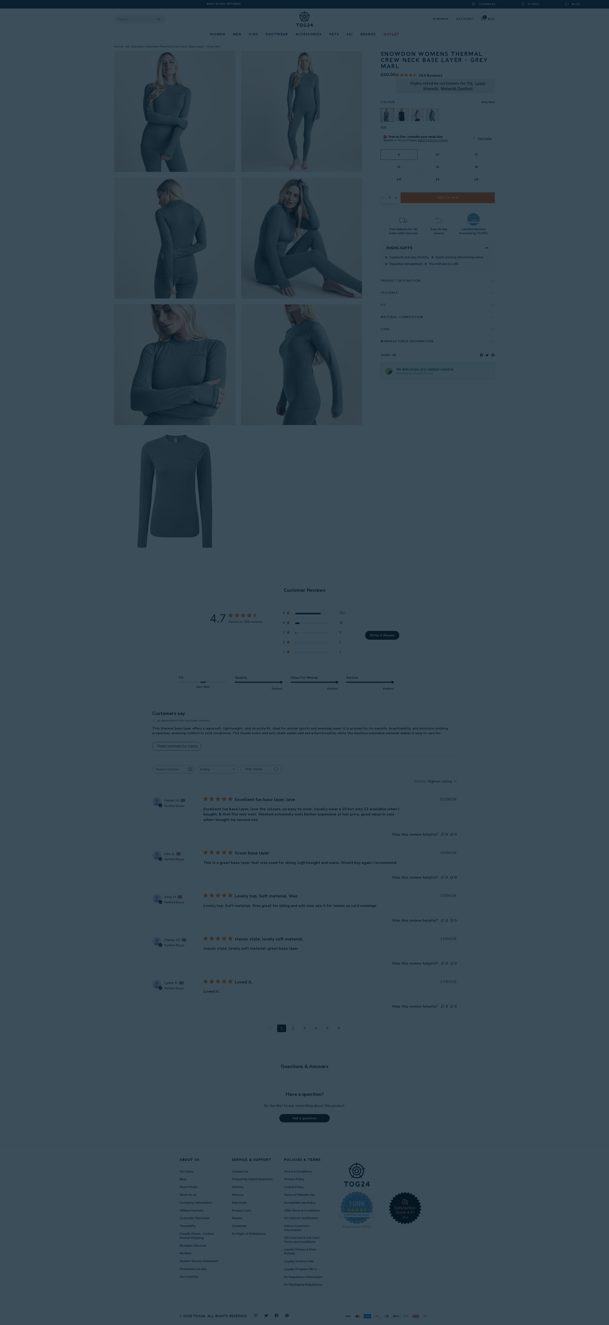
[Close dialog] (394, 605)
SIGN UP (258, 687)
